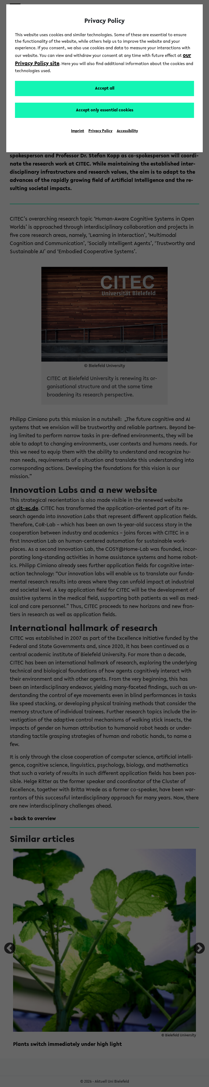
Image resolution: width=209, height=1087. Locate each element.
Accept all (104, 88)
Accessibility (127, 131)
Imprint (77, 131)
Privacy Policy (100, 131)
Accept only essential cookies (104, 110)
